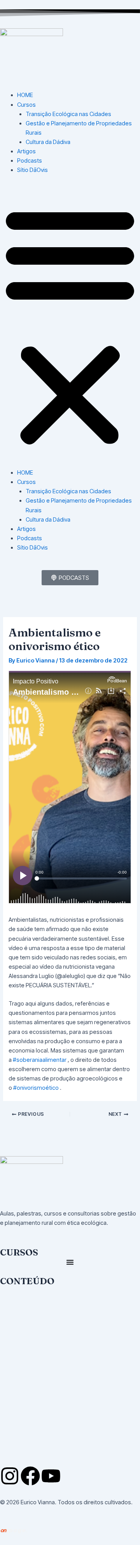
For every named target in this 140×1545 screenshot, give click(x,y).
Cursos (26, 104)
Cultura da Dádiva (48, 142)
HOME (25, 95)
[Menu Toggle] (70, 1262)
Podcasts (29, 160)
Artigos (26, 151)
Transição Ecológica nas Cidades (68, 114)
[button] (70, 325)
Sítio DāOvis (32, 169)
